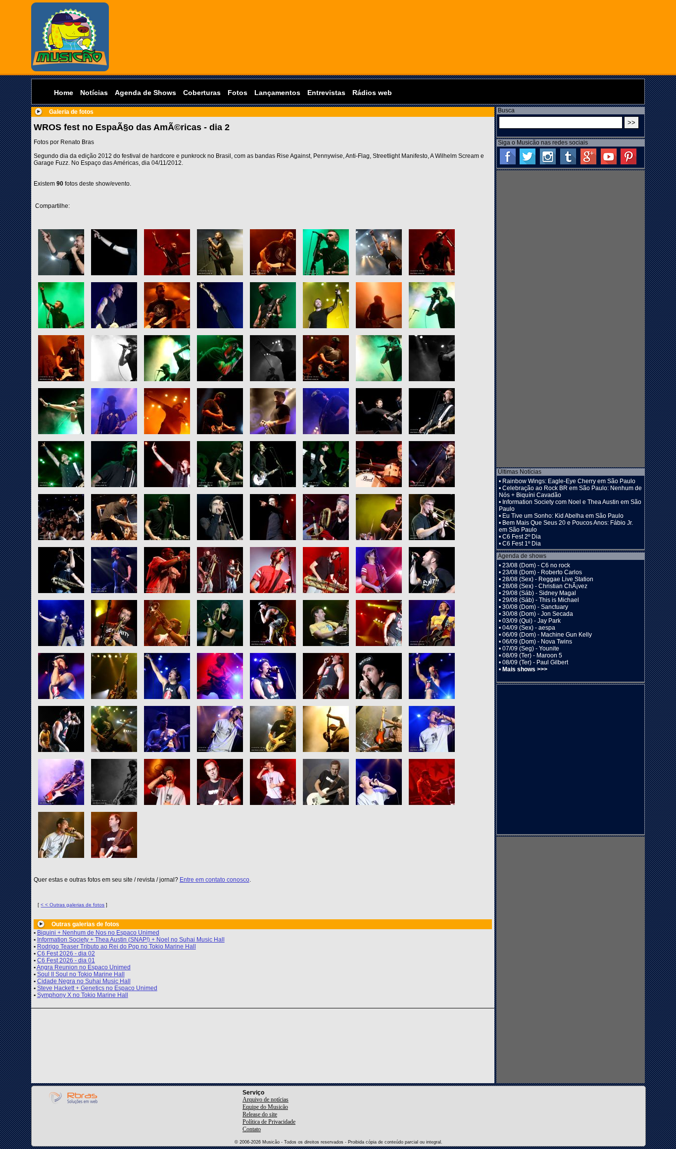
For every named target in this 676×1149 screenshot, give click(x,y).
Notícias (94, 93)
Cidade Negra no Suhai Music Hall (84, 981)
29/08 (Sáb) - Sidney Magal (539, 593)
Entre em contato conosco (214, 879)
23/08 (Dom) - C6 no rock (536, 565)
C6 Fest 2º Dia (521, 536)
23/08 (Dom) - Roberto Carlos (542, 572)
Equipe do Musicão (265, 1106)
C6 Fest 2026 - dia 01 (66, 960)
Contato (251, 1129)
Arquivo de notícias (265, 1099)
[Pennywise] (432, 305)
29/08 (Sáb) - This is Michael (540, 600)
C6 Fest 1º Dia (521, 543)
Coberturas (202, 93)
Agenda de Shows (145, 93)
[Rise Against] (61, 252)
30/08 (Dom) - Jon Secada (537, 613)
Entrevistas (326, 93)
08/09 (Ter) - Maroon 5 (532, 655)
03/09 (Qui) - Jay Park (531, 620)
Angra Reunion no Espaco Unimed (84, 967)
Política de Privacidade (268, 1121)
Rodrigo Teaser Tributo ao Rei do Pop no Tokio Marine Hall (116, 946)
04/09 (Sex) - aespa (528, 627)
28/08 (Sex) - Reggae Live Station (547, 579)
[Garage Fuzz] (220, 729)
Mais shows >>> (524, 669)
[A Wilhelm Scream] (273, 623)
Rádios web (372, 93)
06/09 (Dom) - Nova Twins (537, 641)
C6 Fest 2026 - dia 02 (66, 953)
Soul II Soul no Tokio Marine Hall (81, 974)
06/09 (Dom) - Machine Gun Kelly (547, 634)
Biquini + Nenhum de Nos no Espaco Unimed (98, 932)
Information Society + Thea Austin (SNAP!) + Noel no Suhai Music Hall (131, 939)
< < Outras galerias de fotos (72, 904)
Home (63, 93)
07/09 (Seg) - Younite (530, 648)
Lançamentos (277, 93)
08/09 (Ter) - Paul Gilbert (535, 662)
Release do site (259, 1114)
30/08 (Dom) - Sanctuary (535, 606)
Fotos (237, 93)
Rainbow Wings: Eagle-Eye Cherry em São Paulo (568, 481)
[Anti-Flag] (379, 411)
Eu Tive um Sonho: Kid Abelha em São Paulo (563, 515)
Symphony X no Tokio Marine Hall (82, 995)
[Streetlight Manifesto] (326, 517)
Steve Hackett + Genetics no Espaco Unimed (97, 988)
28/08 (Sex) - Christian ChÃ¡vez (544, 586)
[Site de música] (70, 69)
